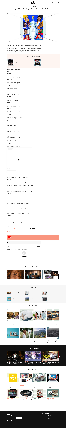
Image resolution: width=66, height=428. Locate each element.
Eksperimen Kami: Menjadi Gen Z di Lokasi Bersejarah (39, 385)
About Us (49, 415)
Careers (49, 418)
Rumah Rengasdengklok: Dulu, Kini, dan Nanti (12, 400)
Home (46, 361)
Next (59, 356)
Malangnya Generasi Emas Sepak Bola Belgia (23, 62)
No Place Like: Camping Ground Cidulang (35, 298)
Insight (14, 2)
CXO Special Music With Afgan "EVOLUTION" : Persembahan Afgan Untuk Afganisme (15, 363)
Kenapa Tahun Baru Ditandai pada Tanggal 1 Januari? (17, 298)
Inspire (20, 2)
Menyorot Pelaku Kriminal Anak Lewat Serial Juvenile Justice (33, 282)
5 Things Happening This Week (26, 384)
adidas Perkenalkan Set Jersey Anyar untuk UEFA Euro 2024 (49, 62)
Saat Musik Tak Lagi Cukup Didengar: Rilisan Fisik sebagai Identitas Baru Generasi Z (52, 324)
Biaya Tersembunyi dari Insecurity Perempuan (26, 341)
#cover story (8, 231)
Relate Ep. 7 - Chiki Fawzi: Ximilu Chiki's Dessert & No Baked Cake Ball (50, 363)
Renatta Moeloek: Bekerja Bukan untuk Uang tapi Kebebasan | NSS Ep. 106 (33, 363)
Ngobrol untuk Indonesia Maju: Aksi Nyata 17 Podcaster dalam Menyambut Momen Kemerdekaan (39, 401)
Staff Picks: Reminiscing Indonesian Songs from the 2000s (53, 400)
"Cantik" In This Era (50, 291)
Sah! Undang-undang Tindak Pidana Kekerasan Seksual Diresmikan (49, 282)
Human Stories (29, 361)
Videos (25, 2)
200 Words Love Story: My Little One (26, 400)
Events (40, 2)
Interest (8, 2)
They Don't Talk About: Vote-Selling (52, 385)
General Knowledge (35, 6)
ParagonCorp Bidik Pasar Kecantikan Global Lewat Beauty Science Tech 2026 (35, 292)
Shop (45, 2)
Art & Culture (12, 361)
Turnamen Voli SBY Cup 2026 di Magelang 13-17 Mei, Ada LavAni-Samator (17, 292)
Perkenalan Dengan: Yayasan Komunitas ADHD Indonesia (12, 385)
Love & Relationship (25, 398)
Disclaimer (49, 422)
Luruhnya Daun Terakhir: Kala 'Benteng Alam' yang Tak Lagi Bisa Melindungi (53, 298)
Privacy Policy (50, 421)
